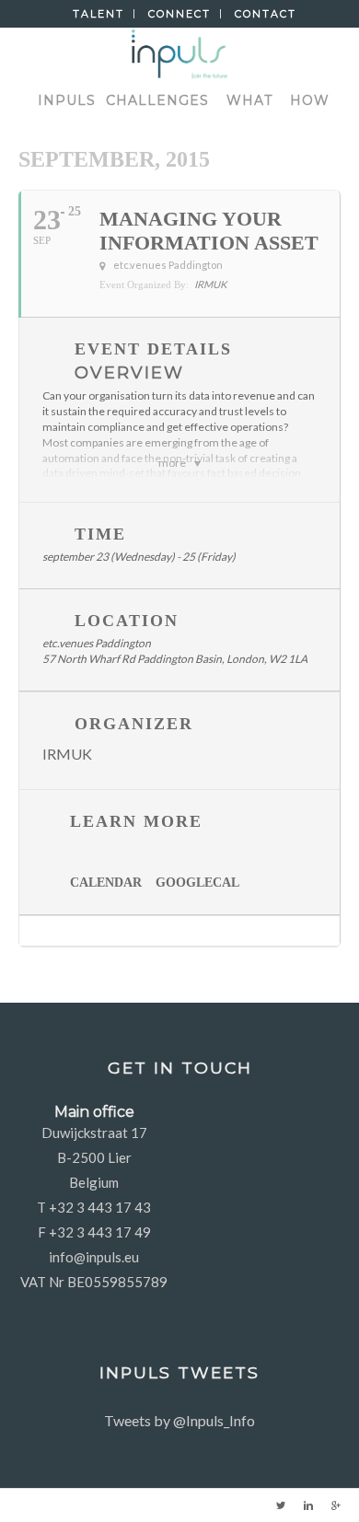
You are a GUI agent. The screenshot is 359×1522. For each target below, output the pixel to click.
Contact (265, 13)
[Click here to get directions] (325, 931)
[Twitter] (281, 1505)
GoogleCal (197, 882)
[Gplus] (336, 1505)
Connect (179, 13)
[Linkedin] (308, 1505)
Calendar (106, 882)
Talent (98, 13)
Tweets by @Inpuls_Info (179, 1420)
